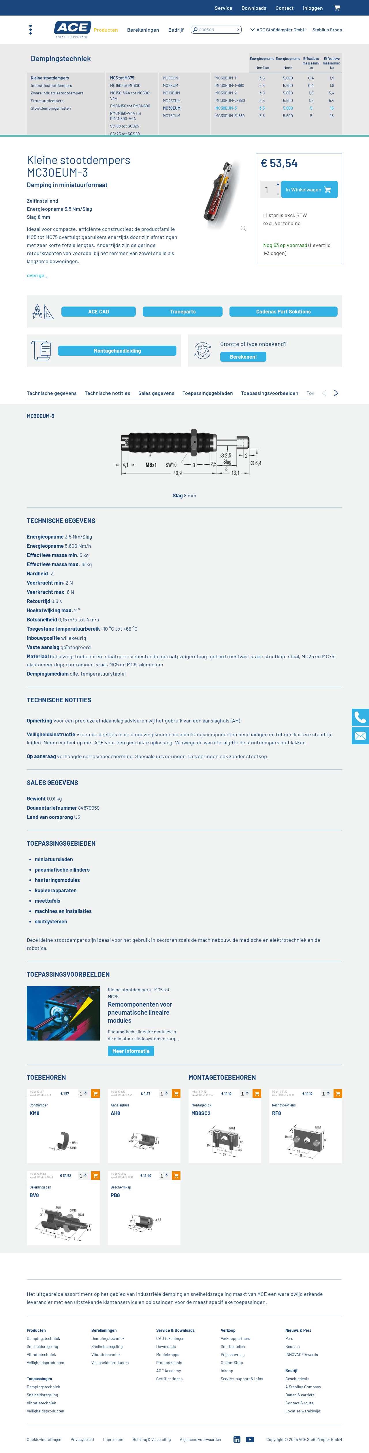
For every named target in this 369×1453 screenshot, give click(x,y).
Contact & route (299, 1402)
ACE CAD (98, 311)
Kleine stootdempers (50, 77)
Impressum (113, 1439)
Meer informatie (131, 1051)
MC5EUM (170, 77)
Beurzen (292, 1346)
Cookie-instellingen (44, 1439)
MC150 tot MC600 (125, 85)
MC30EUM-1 (225, 77)
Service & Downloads (175, 1330)
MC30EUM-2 (226, 92)
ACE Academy (168, 1370)
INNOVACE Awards (301, 1354)
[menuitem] (106, 30)
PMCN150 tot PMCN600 (130, 105)
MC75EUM (171, 115)
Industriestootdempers (51, 85)
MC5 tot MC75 (122, 77)
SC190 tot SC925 (124, 125)
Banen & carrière (300, 1394)
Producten (36, 1330)
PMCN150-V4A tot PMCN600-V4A (125, 116)
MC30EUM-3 (226, 108)
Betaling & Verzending (152, 1439)
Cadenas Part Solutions (283, 311)
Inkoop (227, 1370)
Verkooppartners (235, 1338)
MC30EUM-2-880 (230, 100)
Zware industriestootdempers (57, 92)
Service (223, 8)
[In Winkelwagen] (95, 1093)
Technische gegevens (52, 393)
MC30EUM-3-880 (230, 115)
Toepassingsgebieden (207, 393)
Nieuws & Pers (298, 1330)
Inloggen (313, 8)
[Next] (336, 393)
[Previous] (324, 393)
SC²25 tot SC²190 (125, 133)
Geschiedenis (297, 1378)
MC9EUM (170, 85)
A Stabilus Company (303, 1386)
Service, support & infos (242, 1378)
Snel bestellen (233, 1346)
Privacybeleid (82, 1439)
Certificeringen (169, 1378)
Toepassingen (39, 1378)
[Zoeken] (238, 30)
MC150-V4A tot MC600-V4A (130, 95)
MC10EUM (171, 92)
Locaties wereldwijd (302, 1410)
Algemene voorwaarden (200, 1439)
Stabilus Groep (327, 29)
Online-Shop (232, 1362)
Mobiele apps (167, 1354)
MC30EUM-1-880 (229, 85)
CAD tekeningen (170, 1338)
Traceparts (183, 311)
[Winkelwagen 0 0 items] (337, 8)
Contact (285, 8)
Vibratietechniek (41, 1354)
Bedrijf (291, 1370)
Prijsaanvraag (232, 1354)
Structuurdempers (47, 100)
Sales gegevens (156, 393)
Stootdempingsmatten (51, 108)
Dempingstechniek (43, 1338)
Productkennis (169, 1362)
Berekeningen (104, 1330)
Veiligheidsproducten (45, 1362)
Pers (289, 1338)
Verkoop (228, 1330)
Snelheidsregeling (42, 1346)
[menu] (139, 30)
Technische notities (107, 393)
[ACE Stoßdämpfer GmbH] (72, 30)
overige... (38, 275)
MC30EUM (171, 108)
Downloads (254, 8)
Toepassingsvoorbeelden (269, 393)
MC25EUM (171, 100)
